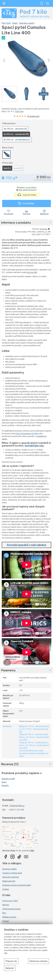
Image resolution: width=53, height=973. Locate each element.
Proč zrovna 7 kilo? (10, 901)
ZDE (32, 850)
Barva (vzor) (7, 147)
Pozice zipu (7, 163)
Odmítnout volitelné (38, 961)
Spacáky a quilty (8, 779)
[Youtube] (5, 856)
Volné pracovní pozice (11, 909)
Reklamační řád (8, 881)
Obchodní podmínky (10, 877)
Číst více (19, 111)
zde (5, 953)
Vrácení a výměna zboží (12, 873)
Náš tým (5, 905)
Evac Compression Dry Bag (27, 433)
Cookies (5, 889)
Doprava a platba (9, 869)
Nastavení (10, 968)
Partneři (5, 921)
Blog (4, 913)
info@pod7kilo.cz (17, 806)
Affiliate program (9, 917)
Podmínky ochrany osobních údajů (16, 885)
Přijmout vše (11, 961)
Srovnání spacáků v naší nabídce (26, 544)
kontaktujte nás (34, 445)
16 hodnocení (33, 116)
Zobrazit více (16, 177)
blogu (4, 279)
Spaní (4, 782)
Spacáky (5, 785)
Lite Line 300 (32, 272)
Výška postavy (8, 123)
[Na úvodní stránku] (26, 13)
